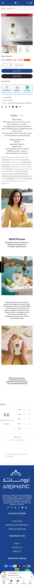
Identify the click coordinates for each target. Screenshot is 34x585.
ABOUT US (17, 551)
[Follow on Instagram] (15, 507)
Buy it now (17, 76)
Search (17, 543)
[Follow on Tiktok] (26, 507)
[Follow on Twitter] (11, 507)
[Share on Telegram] (13, 107)
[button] (24, 409)
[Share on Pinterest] (9, 107)
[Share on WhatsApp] (20, 107)
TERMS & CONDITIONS (17, 529)
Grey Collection (13, 576)
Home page (18, 103)
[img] (6, 420)
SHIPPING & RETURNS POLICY (17, 525)
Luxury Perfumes (26, 103)
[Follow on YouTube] (22, 507)
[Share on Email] (16, 107)
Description (14, 115)
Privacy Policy (17, 521)
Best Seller (11, 103)
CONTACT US (17, 547)
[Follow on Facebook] (8, 507)
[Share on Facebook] (2, 107)
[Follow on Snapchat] (19, 507)
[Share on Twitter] (6, 107)
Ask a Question (5, 81)
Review (21, 115)
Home (3, 8)
